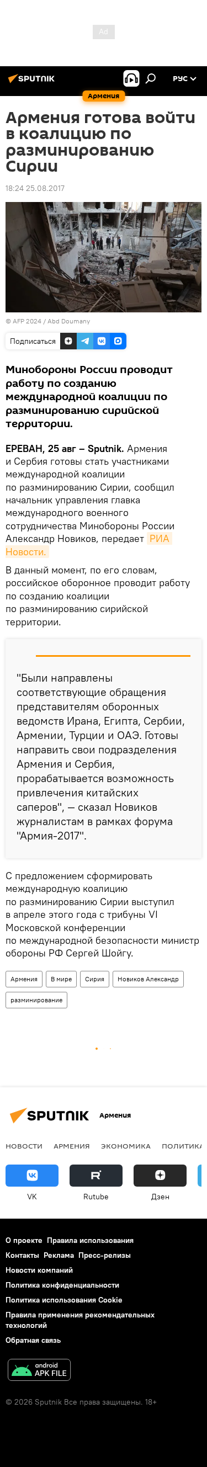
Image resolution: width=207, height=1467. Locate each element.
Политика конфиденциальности (62, 1285)
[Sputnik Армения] (33, 83)
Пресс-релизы (104, 1255)
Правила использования (90, 1240)
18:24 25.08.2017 (35, 188)
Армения (24, 979)
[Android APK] (39, 1371)
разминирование (36, 1000)
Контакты (22, 1255)
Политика (183, 1146)
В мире (61, 979)
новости (24, 1146)
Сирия (94, 979)
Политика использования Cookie (64, 1300)
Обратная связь (33, 1340)
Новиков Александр (148, 979)
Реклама (59, 1255)
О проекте (24, 1240)
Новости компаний (39, 1270)
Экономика (126, 1146)
